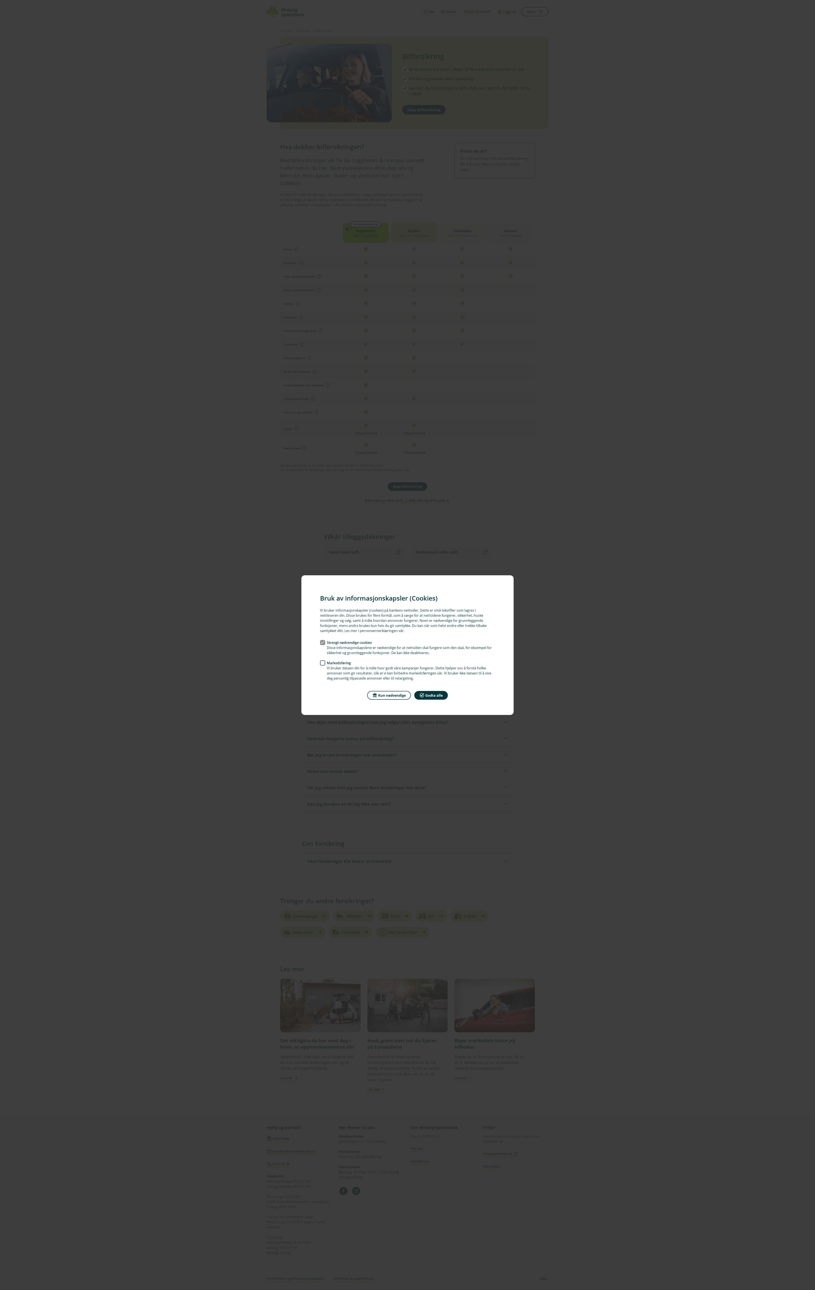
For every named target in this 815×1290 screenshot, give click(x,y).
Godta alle (434, 695)
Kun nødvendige (392, 695)
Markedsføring (339, 662)
